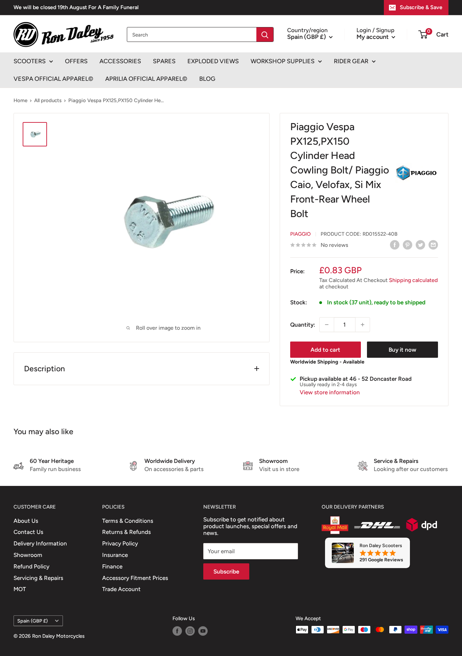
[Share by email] (433, 244)
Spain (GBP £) (32, 621)
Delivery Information (40, 543)
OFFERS (76, 61)
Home (20, 100)
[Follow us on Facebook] (177, 630)
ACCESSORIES (120, 61)
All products (48, 100)
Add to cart (325, 349)
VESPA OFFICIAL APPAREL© (53, 79)
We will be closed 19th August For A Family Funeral (76, 7)
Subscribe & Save (421, 7)
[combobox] (191, 34)
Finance (112, 566)
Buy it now (402, 349)
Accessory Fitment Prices (135, 578)
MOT (20, 589)
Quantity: (302, 324)
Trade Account (121, 589)
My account (373, 36)
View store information (330, 392)
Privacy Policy (120, 543)
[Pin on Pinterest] (407, 244)
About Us (26, 520)
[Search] (264, 34)
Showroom (28, 555)
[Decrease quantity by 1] (327, 325)
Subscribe (226, 571)
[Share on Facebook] (394, 244)
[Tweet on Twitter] (420, 244)
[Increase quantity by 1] (362, 325)
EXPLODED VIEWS (213, 61)
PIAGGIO (300, 234)
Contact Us (28, 532)
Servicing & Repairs (38, 578)
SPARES (164, 61)
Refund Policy (31, 566)
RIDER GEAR (351, 61)
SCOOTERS (30, 61)
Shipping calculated (413, 280)
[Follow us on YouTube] (203, 630)
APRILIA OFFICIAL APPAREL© (146, 79)
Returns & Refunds (126, 532)
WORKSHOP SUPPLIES (283, 61)
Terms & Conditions (127, 520)
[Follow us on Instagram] (190, 630)
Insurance (115, 555)
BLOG (207, 79)
